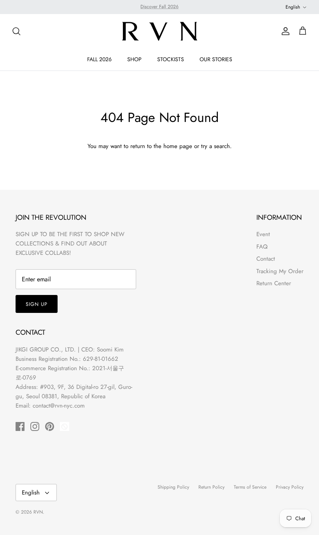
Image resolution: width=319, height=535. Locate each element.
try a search (215, 146)
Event (263, 234)
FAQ (262, 246)
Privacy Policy (289, 487)
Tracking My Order (279, 271)
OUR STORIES (216, 59)
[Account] (284, 31)
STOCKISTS (170, 59)
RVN (38, 512)
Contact (265, 258)
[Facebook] (20, 426)
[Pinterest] (49, 426)
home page (177, 146)
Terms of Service (250, 487)
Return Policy (211, 487)
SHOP (134, 59)
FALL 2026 (99, 59)
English (293, 7)
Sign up (36, 304)
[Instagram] (34, 426)
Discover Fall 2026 (159, 6)
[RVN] (159, 31)
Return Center (273, 283)
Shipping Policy (173, 487)
